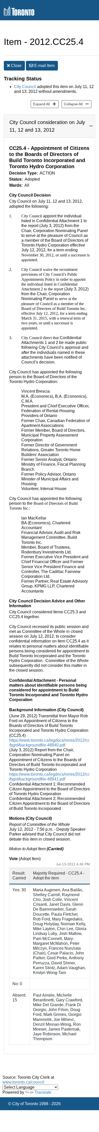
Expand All (40, 104)
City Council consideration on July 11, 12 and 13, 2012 (47, 126)
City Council (25, 86)
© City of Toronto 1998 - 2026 (34, 1104)
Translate (43, 1092)
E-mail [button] (44, 65)
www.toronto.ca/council (23, 1082)
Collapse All (72, 104)
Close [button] (16, 65)
